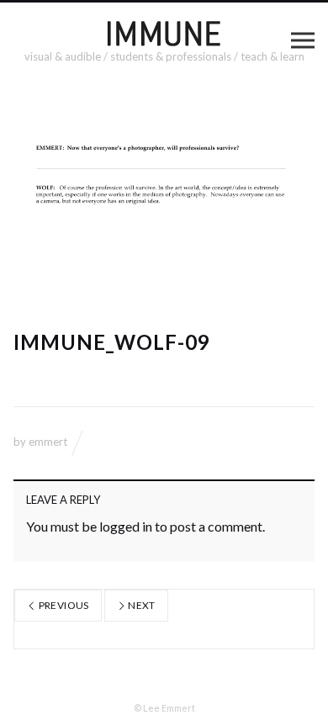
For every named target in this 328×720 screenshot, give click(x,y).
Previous (62, 605)
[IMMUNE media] (164, 32)
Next (141, 605)
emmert (48, 441)
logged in (125, 526)
